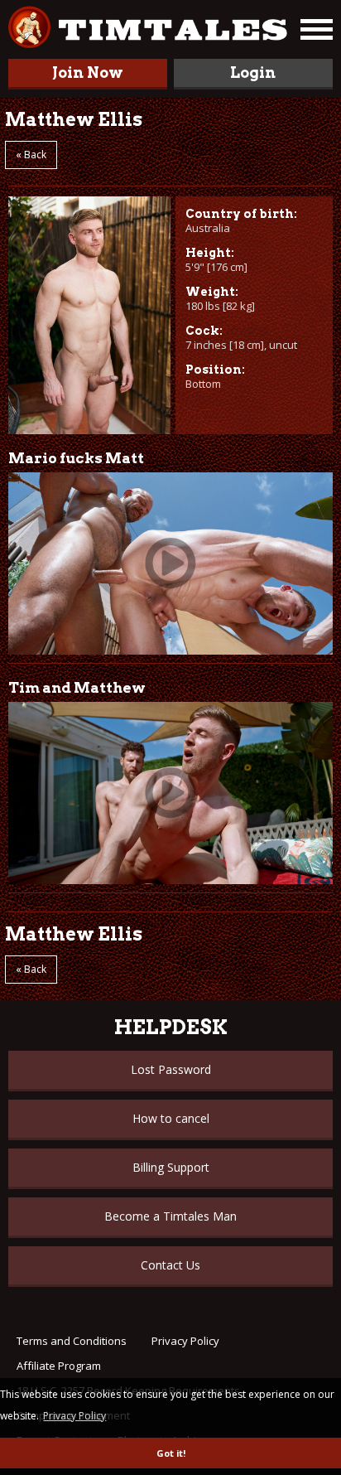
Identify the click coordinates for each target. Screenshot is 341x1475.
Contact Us (170, 1265)
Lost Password (171, 1069)
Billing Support (170, 1167)
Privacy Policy (185, 1340)
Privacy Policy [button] (74, 1416)
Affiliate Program (59, 1365)
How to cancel (170, 1118)
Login (253, 72)
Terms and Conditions (72, 1340)
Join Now (87, 72)
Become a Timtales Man (170, 1216)
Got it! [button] (170, 1453)
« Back (31, 155)
